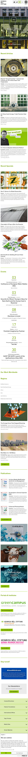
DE (22, 2)
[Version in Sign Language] (17, 2)
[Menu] (26, 2)
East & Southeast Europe (6, 387)
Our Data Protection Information (7, 749)
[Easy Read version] (14, 2)
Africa (2, 390)
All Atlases (4, 586)
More (14, 19)
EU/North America (4, 384)
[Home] (6, 3)
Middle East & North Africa (6, 398)
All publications (5, 519)
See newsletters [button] (14, 691)
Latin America (4, 395)
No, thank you (19, 753)
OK (6, 753)
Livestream (14, 320)
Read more (14, 534)
